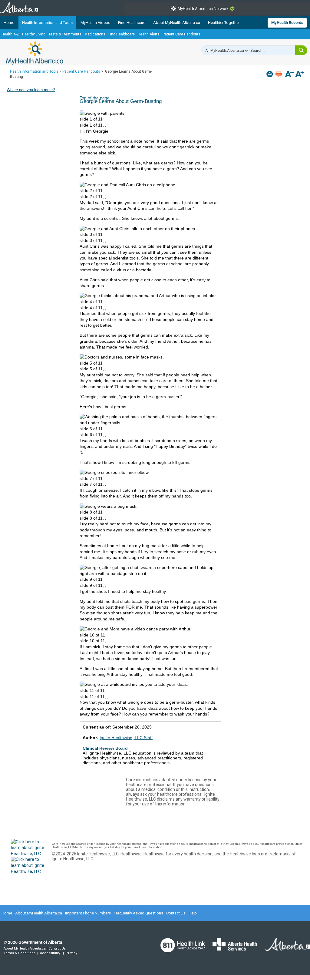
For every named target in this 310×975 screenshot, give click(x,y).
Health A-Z (10, 34)
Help (193, 913)
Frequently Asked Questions (138, 913)
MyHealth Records (287, 22)
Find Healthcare (131, 22)
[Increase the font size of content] (299, 74)
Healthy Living (33, 34)
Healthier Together (224, 22)
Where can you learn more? (31, 90)
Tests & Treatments (64, 34)
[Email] (270, 74)
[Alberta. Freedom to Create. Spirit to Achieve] (284, 948)
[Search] (301, 50)
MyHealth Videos (95, 22)
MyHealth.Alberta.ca (34, 53)
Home (9, 22)
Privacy (71, 953)
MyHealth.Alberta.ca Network (203, 8)
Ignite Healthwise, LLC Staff (126, 737)
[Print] (279, 74)
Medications (94, 34)
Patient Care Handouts (181, 34)
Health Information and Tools (47, 22)
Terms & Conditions (19, 953)
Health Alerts (149, 34)
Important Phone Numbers (88, 913)
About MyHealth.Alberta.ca (176, 22)
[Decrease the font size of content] (289, 74)
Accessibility (50, 953)
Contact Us (176, 913)
